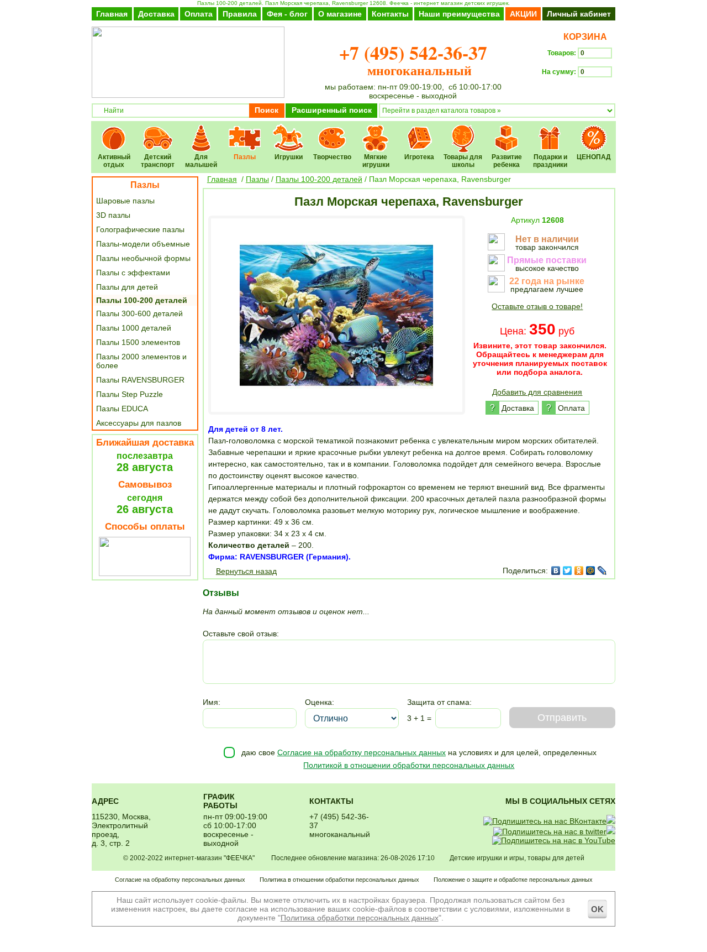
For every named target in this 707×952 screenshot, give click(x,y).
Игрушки (288, 131)
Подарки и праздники (550, 131)
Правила (240, 13)
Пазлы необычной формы (143, 258)
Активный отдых (114, 131)
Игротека (419, 131)
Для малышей (201, 131)
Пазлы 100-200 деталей (141, 300)
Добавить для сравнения (537, 392)
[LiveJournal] (602, 570)
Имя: (211, 702)
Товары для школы (463, 131)
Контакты (390, 13)
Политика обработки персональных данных (360, 917)
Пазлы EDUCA (122, 408)
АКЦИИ (523, 13)
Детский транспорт (158, 131)
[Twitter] (567, 570)
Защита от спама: (439, 702)
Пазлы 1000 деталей (133, 327)
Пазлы (245, 131)
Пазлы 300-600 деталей (139, 313)
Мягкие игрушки (376, 131)
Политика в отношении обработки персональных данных (339, 879)
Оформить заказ (578, 91)
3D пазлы (113, 215)
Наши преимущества (459, 13)
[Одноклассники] (579, 570)
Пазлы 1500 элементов (138, 342)
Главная (112, 13)
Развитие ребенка (507, 131)
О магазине (340, 13)
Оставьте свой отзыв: (241, 633)
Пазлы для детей (127, 287)
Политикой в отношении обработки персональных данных (408, 765)
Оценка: (319, 702)
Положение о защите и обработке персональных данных (513, 879)
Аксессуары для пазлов (138, 423)
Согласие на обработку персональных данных (361, 752)
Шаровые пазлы (125, 200)
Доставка (156, 13)
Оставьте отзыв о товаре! (537, 306)
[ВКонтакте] (556, 570)
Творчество (332, 131)
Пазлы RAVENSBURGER (140, 379)
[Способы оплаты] (145, 573)
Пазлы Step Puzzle (129, 394)
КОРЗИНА (583, 36)
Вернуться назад (246, 571)
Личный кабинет (579, 13)
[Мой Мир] (591, 570)
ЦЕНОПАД (594, 131)
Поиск (266, 110)
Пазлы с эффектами (133, 272)
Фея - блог (287, 13)
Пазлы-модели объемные (143, 243)
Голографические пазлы (140, 229)
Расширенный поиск (332, 110)
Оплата (198, 13)
